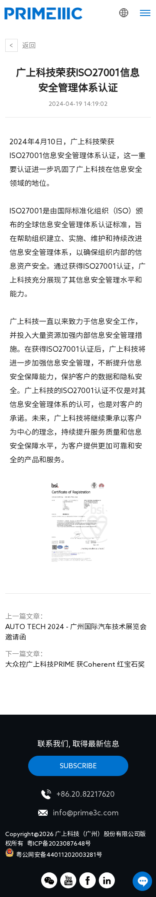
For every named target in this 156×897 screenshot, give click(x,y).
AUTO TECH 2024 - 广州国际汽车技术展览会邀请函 (75, 626)
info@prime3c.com (86, 812)
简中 (107, 52)
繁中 (107, 69)
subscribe (78, 765)
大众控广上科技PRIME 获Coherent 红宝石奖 (75, 659)
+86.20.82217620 (85, 794)
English (106, 35)
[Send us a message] (142, 881)
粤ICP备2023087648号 (59, 843)
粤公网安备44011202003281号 (59, 855)
